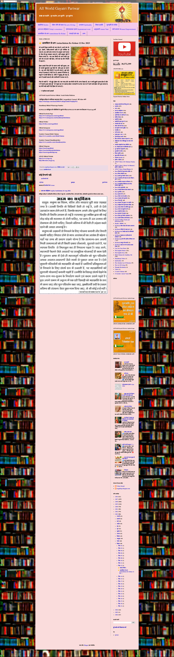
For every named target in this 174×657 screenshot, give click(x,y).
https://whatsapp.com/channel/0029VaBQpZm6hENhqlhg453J (58, 101)
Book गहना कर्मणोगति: (120, 187)
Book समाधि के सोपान (120, 211)
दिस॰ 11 (120, 563)
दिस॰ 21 (120, 591)
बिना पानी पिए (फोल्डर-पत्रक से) (122, 139)
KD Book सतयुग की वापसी (121, 242)
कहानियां (117, 119)
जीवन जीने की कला (119, 126)
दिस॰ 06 (120, 553)
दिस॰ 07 (120, 556)
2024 (116, 610)
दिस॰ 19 (120, 586)
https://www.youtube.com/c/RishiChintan (51, 136)
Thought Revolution (120, 267)
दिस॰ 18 (120, 584)
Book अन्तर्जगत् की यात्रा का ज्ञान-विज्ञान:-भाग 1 (125, 178)
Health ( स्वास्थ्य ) (119, 223)
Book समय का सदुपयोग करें (121, 209)
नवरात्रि (117, 130)
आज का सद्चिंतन (119, 110)
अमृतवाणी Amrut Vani (101, 29)
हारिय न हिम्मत (118, 160)
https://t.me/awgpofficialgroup (48, 152)
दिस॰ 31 (120, 606)
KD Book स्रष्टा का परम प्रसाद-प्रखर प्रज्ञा (124, 245)
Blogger (86, 645)
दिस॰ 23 (120, 594)
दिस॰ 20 (120, 589)
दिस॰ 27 (120, 601)
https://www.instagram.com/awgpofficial (51, 116)
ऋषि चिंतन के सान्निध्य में (120, 115)
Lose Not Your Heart (120, 248)
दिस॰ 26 (120, 598)
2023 (116, 514)
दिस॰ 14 (120, 576)
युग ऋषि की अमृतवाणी (120, 149)
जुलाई (118, 531)
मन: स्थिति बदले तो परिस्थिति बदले (123, 147)
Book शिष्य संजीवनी (119, 173)
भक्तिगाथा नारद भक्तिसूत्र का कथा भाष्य (124, 141)
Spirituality (118, 261)
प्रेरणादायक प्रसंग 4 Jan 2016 (128, 385)
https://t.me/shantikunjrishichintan (49, 150)
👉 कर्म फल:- (125, 373)
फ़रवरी (118, 519)
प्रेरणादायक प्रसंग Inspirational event (78, 29)
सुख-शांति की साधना (119, 155)
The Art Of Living (120, 265)
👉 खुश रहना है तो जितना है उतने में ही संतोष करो (128, 394)
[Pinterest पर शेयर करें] (78, 167)
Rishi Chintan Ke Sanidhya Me (123, 255)
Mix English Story (120, 253)
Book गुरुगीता (118, 192)
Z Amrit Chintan (119, 271)
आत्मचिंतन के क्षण (47, 169)
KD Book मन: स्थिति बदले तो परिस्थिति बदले (124, 232)
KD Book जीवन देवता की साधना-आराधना (124, 226)
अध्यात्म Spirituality (85, 25)
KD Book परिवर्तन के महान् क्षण (122, 229)
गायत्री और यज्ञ (74, 33)
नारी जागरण (117, 132)
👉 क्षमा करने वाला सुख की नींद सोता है (128, 458)
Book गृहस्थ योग (119, 194)
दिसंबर (118, 543)
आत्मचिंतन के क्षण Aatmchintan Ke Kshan (52, 33)
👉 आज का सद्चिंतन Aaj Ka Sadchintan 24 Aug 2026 (55, 191)
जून (118, 529)
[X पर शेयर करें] (75, 167)
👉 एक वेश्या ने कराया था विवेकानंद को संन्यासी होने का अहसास (128, 419)
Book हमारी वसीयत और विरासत (122, 218)
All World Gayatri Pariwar (59, 8)
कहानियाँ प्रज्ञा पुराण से (120, 121)
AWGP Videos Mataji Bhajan (123, 169)
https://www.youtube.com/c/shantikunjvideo (52, 142)
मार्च (118, 521)
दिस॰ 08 (120, 558)
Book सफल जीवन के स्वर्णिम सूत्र (123, 207)
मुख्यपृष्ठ (73, 182)
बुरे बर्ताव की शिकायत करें (119, 627)
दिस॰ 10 (120, 560)
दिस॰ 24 (120, 596)
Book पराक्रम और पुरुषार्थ (121, 198)
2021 (116, 509)
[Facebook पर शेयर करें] (77, 167)
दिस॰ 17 (120, 581)
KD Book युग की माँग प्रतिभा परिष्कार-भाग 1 (125, 239)
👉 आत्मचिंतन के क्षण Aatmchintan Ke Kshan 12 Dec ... (126, 571)
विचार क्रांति (99, 25)
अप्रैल (118, 524)
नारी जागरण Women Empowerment (124, 29)
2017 (116, 499)
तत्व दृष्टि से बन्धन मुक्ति (120, 128)
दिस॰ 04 (120, 551)
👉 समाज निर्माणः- (122, 568)
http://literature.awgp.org (46, 160)
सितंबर (118, 536)
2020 (116, 507)
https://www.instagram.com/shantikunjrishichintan (54, 118)
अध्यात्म (116, 106)
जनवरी (118, 516)
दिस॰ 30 (120, 603)
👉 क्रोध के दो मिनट (127, 406)
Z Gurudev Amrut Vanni (122, 274)
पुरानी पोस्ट (104, 182)
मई (117, 526)
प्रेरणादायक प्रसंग (119, 136)
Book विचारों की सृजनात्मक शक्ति (122, 171)
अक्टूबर (119, 538)
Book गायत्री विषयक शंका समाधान (123, 189)
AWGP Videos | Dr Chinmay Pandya (125, 162)
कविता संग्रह (118, 117)
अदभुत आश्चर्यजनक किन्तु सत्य (122, 104)
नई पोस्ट (41, 182)
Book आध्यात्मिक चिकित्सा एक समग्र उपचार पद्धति (123, 184)
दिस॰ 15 (120, 579)
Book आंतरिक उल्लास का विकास (122, 181)
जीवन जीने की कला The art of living (63, 25)
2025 (116, 612)
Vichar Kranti (121, 486)
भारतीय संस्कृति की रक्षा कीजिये (122, 144)
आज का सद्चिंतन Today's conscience (50, 29)
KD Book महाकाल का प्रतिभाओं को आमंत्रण (123, 236)
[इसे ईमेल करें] (71, 167)
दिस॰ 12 (120, 565)
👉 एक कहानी (125, 362)
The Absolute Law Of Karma (123, 263)
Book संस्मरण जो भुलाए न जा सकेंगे (123, 202)
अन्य (83, 33)
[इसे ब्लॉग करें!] (73, 167)
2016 (116, 497)
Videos (117, 269)
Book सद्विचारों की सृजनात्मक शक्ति (123, 205)
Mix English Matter (120, 250)
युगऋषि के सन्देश (112, 25)
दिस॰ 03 (120, 548)
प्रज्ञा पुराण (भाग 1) (119, 134)
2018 (116, 502)
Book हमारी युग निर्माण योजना (122, 176)
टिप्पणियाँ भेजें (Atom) (49, 185)
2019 (116, 504)
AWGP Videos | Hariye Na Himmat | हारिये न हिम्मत (125, 166)
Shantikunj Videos (120, 258)
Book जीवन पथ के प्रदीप (121, 196)
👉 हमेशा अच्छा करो (126, 432)
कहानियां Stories (43, 25)
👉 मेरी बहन (125, 470)
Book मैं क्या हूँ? (118, 200)
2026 (116, 615)
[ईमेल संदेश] (68, 167)
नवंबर (118, 541)
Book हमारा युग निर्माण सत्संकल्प (122, 215)
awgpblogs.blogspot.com (123, 488)
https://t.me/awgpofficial (46, 148)
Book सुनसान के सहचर (120, 213)
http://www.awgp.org (45, 158)
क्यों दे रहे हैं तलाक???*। (128, 444)
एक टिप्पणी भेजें (44, 179)
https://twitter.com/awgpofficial (48, 124)
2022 (116, 511)
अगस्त (118, 533)
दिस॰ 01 (120, 546)
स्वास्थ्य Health (118, 157)
